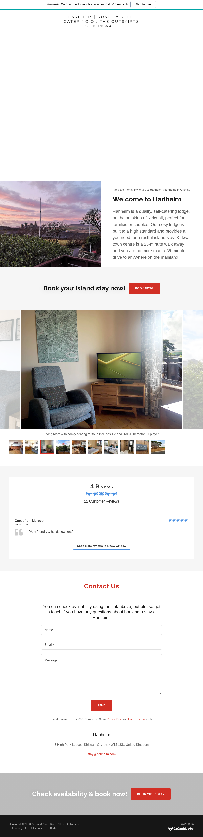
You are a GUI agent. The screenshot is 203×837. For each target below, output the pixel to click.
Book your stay (151, 794)
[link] (101, 26)
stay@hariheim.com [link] (102, 754)
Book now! (144, 288)
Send (101, 705)
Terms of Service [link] (137, 719)
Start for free (143, 4)
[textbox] (101, 630)
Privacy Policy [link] (115, 719)
